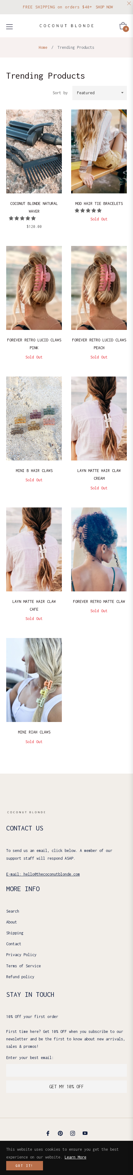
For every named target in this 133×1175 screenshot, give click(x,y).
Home (43, 47)
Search (12, 911)
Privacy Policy (21, 954)
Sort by (60, 92)
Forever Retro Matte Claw (99, 601)
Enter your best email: (30, 1057)
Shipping (15, 933)
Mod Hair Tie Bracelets (99, 203)
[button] (23, 218)
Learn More (75, 1157)
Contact (13, 943)
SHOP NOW (104, 7)
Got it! (24, 1166)
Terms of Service (23, 966)
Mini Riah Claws (34, 732)
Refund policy (20, 976)
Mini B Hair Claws (34, 470)
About (11, 922)
